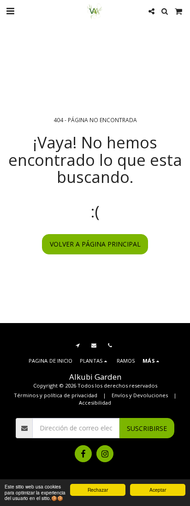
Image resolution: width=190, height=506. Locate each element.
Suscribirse (147, 428)
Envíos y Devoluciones (140, 395)
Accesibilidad (95, 402)
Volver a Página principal (95, 244)
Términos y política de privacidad (55, 395)
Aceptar (157, 489)
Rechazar (98, 489)
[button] (10, 10)
